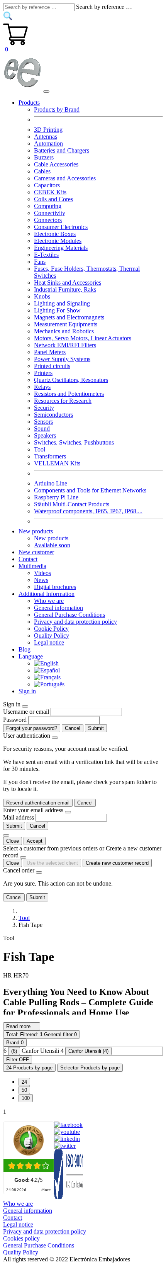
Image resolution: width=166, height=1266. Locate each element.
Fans (40, 261)
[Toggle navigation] (46, 91)
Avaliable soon (52, 545)
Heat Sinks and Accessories (67, 282)
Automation (48, 143)
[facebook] (68, 1125)
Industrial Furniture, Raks (65, 289)
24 (24, 1082)
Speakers (45, 435)
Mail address (18, 817)
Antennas (45, 136)
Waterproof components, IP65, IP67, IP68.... (88, 511)
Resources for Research (62, 400)
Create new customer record (117, 863)
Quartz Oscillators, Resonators (71, 380)
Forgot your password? (31, 728)
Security (44, 407)
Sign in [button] (27, 691)
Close (12, 841)
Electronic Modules (57, 241)
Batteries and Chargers (61, 150)
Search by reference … (104, 6)
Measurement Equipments (65, 324)
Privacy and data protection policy (75, 621)
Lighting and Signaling (62, 303)
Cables (42, 171)
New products (51, 538)
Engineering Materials (61, 247)
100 (26, 1098)
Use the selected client (52, 863)
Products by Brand (57, 109)
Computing (47, 206)
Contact (28, 559)
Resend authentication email (37, 803)
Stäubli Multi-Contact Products (71, 504)
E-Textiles (46, 254)
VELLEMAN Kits (57, 463)
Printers (43, 373)
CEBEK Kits (50, 192)
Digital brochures (55, 587)
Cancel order (18, 870)
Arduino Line (50, 483)
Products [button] (29, 102)
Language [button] (31, 656)
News (41, 580)
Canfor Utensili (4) (88, 1051)
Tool (39, 449)
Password (15, 719)
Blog (24, 649)
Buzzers (44, 157)
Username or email (26, 711)
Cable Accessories (56, 164)
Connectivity (49, 213)
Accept (34, 841)
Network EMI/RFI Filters (65, 345)
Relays (42, 387)
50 (24, 1090)
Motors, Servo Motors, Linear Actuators (82, 338)
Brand (15, 1042)
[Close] (25, 706)
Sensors (43, 421)
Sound (42, 428)
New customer (36, 552)
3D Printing (48, 129)
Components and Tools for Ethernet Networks (90, 490)
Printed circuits (52, 366)
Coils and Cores (53, 199)
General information (58, 607)
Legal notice (49, 642)
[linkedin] (67, 1138)
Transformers (50, 456)
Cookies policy (21, 1238)
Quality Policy (51, 635)
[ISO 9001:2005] (69, 1196)
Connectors (48, 220)
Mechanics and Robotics (64, 331)
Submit (96, 728)
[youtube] (67, 1132)
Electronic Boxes (55, 234)
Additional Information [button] (47, 594)
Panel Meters (50, 352)
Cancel (72, 728)
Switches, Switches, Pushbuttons (74, 442)
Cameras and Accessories (65, 178)
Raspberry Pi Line (56, 497)
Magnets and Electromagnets (69, 317)
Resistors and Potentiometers (69, 393)
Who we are (49, 600)
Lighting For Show (57, 310)
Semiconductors (53, 414)
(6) (14, 1051)
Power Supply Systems (62, 359)
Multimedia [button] (32, 566)
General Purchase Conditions (69, 614)
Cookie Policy (51, 628)
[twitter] (65, 1145)
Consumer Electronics (61, 227)
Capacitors (47, 185)
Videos (42, 573)
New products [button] (36, 531)
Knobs (42, 296)
